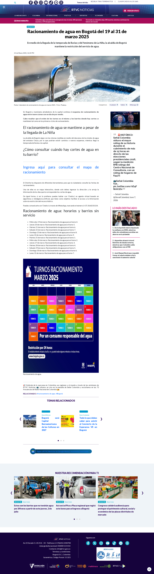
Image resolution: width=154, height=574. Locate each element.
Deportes (83, 15)
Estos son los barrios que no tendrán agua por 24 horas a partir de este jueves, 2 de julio (33, 508)
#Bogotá (59, 394)
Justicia (131, 15)
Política (67, 15)
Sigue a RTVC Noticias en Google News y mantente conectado (62, 451)
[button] (58, 441)
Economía (99, 15)
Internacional (52, 15)
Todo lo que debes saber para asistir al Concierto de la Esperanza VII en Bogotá (88, 424)
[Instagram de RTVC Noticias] (101, 543)
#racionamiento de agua (46, 394)
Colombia (36, 15)
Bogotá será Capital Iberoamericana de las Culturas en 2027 (50, 424)
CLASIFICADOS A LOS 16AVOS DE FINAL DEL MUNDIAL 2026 (93, 1)
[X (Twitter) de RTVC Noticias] (95, 543)
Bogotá (31, 27)
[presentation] (20, 418)
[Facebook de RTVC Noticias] (88, 543)
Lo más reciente (20, 15)
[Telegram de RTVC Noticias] (121, 543)
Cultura (114, 15)
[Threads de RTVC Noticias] (127, 543)
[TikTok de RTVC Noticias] (114, 543)
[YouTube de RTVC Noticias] (108, 543)
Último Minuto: (21, 21)
